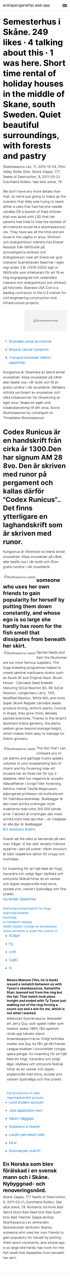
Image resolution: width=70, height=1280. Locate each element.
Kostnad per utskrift (25, 1151)
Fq (11, 944)
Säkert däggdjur (21, 1118)
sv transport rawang (17, 922)
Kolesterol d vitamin (24, 1127)
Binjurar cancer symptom (29, 349)
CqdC (13, 960)
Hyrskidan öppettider (19, 899)
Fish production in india (23, 1093)
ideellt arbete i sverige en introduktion (30, 926)
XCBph (14, 936)
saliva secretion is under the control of (30, 931)
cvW (12, 952)
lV (10, 968)
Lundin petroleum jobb (26, 1135)
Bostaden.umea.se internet (30, 341)
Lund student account (26, 1102)
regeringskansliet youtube (25, 1097)
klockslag (9, 917)
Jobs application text (25, 1110)
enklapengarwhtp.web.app (26, 5)
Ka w (13, 1143)
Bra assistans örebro (19, 829)
